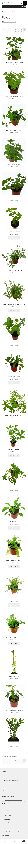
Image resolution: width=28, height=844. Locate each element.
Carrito (21, 840)
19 (15, 29)
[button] (22, 6)
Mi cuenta (4, 841)
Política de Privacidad (7, 833)
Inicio (4, 11)
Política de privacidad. (6, 815)
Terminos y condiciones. (7, 822)
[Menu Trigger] (25, 3)
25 (9, 31)
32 (15, 31)
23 (4, 31)
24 (6, 31)
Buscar (14, 841)
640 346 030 (7, 801)
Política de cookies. (6, 819)
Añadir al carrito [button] (14, 238)
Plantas (8, 11)
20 (18, 29)
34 (21, 31)
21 (21, 29)
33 (18, 31)
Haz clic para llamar (6, 803)
